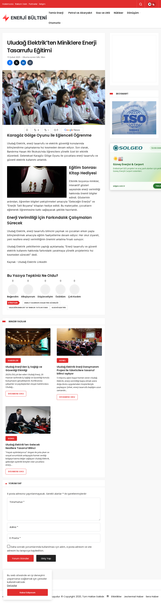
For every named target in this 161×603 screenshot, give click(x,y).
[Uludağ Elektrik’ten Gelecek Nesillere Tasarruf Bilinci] (28, 420)
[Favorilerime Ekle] (27, 130)
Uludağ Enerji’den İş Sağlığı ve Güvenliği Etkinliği (24, 368)
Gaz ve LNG (103, 12)
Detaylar (12, 585)
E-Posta (15, 538)
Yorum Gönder (20, 558)
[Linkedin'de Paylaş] (23, 62)
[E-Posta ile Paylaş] (30, 62)
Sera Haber (152, 596)
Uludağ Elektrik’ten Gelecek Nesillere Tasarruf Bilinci (23, 446)
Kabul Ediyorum (27, 592)
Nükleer (118, 12)
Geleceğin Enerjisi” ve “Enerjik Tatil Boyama (28, 307)
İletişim (42, 4)
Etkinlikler (116, 596)
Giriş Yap (46, 558)
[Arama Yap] (141, 4)
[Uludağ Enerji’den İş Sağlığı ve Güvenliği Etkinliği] (28, 342)
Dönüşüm (133, 12)
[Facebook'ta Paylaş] (10, 62)
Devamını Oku (16, 393)
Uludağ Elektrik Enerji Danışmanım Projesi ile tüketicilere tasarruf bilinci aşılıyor (78, 370)
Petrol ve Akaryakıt (80, 12)
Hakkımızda (8, 4)
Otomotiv (55, 23)
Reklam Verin (21, 4)
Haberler (13, 360)
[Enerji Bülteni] (24, 18)
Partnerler (33, 4)
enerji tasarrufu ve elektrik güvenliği (41, 303)
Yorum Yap (15, 483)
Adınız (14, 527)
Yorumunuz (17, 501)
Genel (62, 360)
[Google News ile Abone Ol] (72, 130)
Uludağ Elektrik (59, 307)
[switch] (151, 4)
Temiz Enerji (56, 12)
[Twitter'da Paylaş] (16, 62)
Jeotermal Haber (134, 596)
